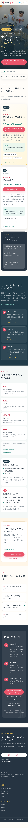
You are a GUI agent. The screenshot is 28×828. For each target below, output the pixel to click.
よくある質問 (15, 76)
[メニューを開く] (25, 2)
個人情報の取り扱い (19, 819)
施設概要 (3, 804)
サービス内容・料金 (6, 788)
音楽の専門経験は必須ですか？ (12, 588)
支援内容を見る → (11, 322)
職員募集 (3, 807)
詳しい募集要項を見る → (9, 162)
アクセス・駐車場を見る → (9, 449)
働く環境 (7, 76)
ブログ (2, 813)
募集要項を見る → (14, 558)
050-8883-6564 (6, 760)
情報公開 (3, 810)
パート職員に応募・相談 (14, 554)
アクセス (3, 796)
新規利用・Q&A (5, 791)
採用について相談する (14, 755)
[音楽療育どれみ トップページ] (9, 2)
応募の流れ (22, 76)
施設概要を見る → (7, 452)
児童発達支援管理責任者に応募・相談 (13, 130)
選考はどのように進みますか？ (12, 616)
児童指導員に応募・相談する (14, 698)
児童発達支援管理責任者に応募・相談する (13, 62)
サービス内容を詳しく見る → (10, 304)
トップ (3, 71)
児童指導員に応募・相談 (14, 189)
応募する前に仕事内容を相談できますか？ (12, 597)
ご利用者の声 (4, 793)
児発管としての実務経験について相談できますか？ (12, 606)
